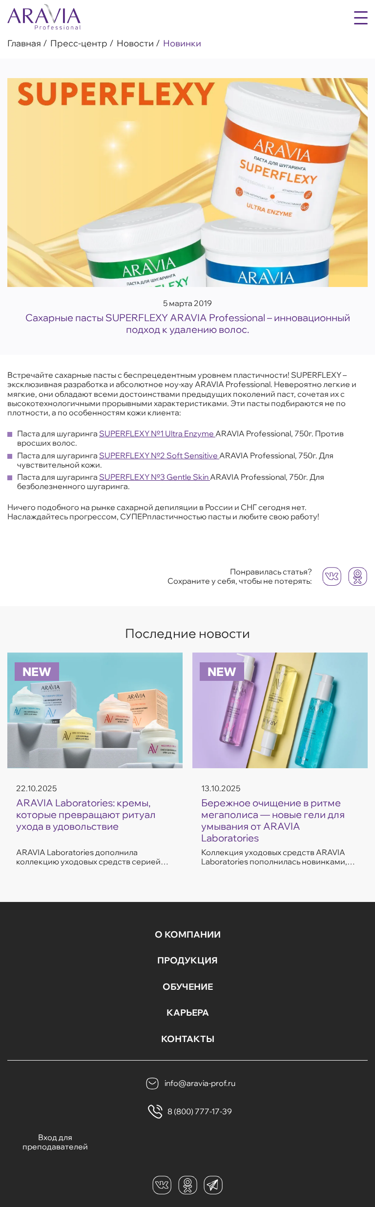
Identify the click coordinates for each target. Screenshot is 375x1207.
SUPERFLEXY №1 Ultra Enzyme (157, 433)
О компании (188, 934)
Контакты (187, 1039)
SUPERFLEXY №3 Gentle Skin (154, 477)
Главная (24, 43)
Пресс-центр (78, 43)
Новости (135, 43)
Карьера (188, 1012)
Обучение (188, 987)
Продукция (187, 960)
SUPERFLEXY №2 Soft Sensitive (159, 455)
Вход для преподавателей (55, 1141)
